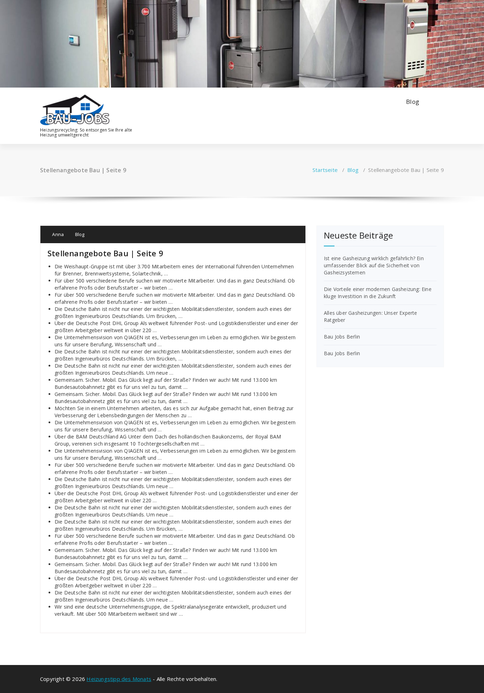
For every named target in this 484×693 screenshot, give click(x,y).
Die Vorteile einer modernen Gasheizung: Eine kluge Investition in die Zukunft (378, 293)
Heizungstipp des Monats (118, 678)
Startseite (325, 169)
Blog (412, 101)
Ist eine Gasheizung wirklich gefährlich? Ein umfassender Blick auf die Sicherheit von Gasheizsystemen (374, 265)
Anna (57, 234)
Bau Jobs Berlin (342, 336)
